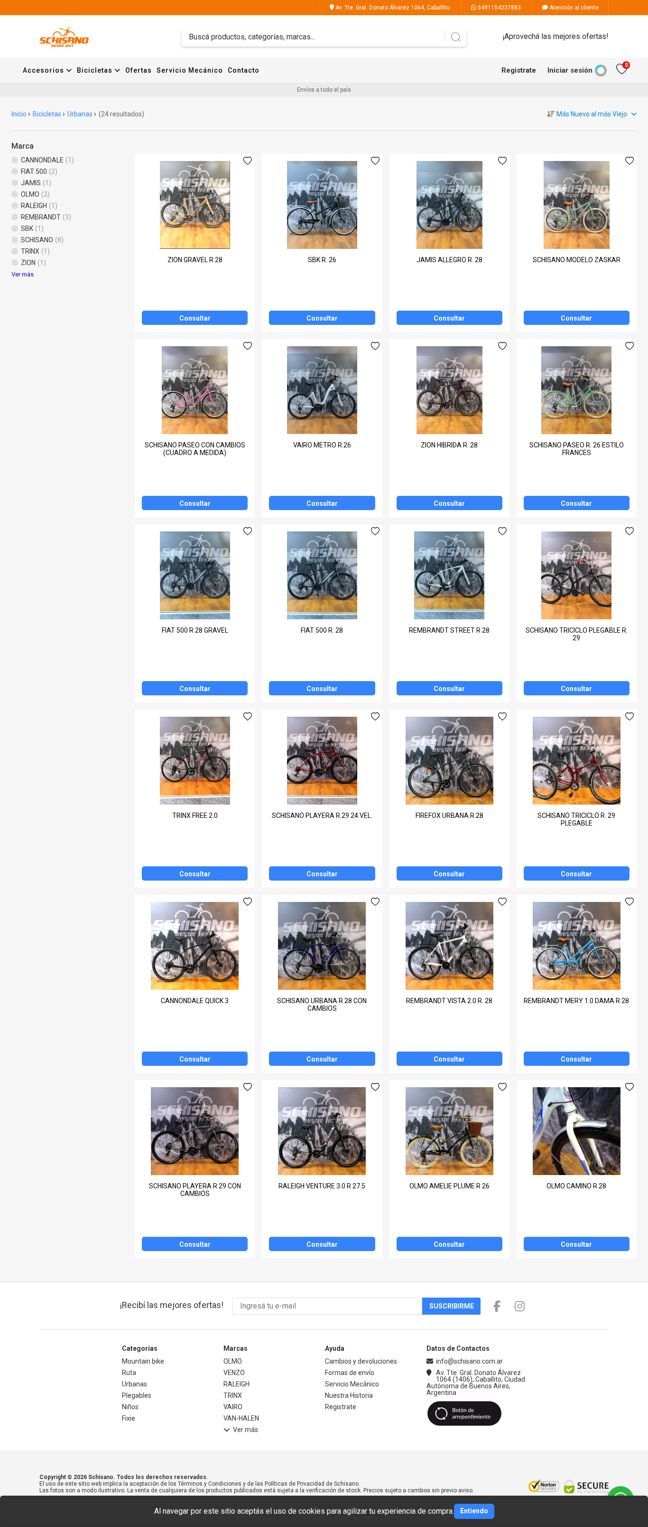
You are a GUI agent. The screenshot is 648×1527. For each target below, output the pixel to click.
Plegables (136, 1395)
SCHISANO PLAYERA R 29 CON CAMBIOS (195, 1189)
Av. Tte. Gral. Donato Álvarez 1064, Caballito (392, 7)
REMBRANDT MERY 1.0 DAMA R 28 (576, 1001)
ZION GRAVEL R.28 (194, 260)
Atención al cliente (573, 7)
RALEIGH (236, 1384)
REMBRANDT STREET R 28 (449, 630)
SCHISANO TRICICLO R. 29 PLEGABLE (576, 819)
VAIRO (232, 1407)
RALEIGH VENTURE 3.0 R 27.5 (321, 1186)
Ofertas (138, 70)
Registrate (518, 70)
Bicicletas (95, 70)
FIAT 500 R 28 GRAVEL (195, 630)
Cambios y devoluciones (361, 1361)
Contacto (243, 70)
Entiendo (474, 1511)
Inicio (19, 114)
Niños (130, 1407)
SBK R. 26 (322, 260)
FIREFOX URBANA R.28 (449, 815)
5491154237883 (498, 7)
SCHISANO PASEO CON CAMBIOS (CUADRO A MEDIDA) (195, 448)
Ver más (22, 274)
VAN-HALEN (241, 1418)
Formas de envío (349, 1372)
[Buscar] (455, 37)
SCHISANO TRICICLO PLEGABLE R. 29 (577, 634)
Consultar (195, 318)
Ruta (129, 1372)
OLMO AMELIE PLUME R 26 (449, 1186)
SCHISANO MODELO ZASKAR (576, 260)
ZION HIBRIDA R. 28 (449, 445)
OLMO (232, 1361)
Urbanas (80, 114)
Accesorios (44, 70)
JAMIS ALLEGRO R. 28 (449, 260)
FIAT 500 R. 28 (322, 630)
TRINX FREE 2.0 (195, 815)
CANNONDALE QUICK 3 (195, 1001)
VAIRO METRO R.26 (322, 445)
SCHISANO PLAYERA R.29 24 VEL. (322, 815)
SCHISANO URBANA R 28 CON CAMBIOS (322, 1004)
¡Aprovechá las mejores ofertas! (555, 36)
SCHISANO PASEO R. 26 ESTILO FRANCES (576, 448)
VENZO (234, 1372)
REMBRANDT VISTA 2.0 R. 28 (449, 1001)
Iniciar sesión (569, 70)
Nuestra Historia (349, 1395)
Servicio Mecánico (190, 70)
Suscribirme (451, 1306)
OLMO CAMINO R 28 (576, 1186)
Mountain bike (143, 1361)
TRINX (232, 1395)
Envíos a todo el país (324, 89)
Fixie (128, 1418)
